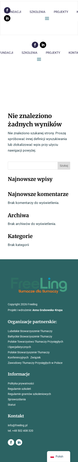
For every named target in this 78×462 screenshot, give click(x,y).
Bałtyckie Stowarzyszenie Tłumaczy (30, 336)
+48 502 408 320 (22, 430)
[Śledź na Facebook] (35, 45)
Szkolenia (37, 12)
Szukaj (64, 165)
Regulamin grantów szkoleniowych (29, 394)
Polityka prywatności (21, 383)
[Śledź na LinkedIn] (7, 18)
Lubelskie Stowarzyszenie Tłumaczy (30, 331)
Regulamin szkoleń (19, 388)
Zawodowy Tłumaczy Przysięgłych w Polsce (35, 362)
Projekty (61, 12)
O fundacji (12, 12)
